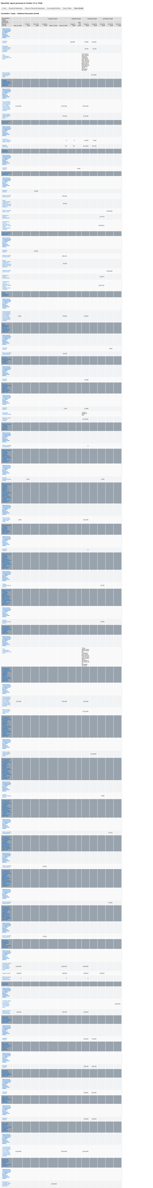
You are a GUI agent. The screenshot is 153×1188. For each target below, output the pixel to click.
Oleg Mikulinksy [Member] (5, 294)
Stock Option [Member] (6, 122)
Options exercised (5, 146)
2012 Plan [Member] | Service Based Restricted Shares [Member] (6, 1046)
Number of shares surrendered (5, 217)
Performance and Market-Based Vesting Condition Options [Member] (6, 630)
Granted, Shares (4, 42)
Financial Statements (15, 8)
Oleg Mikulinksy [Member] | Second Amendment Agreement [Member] (6, 328)
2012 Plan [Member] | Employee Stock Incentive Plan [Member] (6, 1162)
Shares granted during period (6, 353)
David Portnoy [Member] (6, 173)
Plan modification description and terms (6, 56)
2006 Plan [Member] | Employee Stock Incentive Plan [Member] (6, 944)
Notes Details (78, 8)
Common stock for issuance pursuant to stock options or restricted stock (6, 966)
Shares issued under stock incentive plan (6, 978)
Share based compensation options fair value (6, 74)
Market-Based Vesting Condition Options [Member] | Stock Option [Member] (6, 529)
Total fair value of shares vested (6, 419)
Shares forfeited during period (6, 479)
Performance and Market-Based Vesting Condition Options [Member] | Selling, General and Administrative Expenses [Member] (6, 674)
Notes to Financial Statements (34, 8)
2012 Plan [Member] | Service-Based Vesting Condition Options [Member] (6, 1127)
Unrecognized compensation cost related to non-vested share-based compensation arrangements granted (6, 106)
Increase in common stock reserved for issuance (6, 1183)
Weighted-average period (6, 413)
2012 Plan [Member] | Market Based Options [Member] (6, 1099)
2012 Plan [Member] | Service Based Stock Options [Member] (6, 1019)
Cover (4, 8)
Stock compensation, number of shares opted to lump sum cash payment (6, 203)
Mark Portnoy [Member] (6, 233)
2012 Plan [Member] (5, 984)
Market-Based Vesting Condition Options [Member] (6, 427)
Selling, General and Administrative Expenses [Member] (6, 83)
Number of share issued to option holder (6, 140)
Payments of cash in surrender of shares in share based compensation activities (6, 225)
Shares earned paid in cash (6, 211)
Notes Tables (67, 8)
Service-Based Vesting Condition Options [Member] (6, 360)
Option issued (6, 973)
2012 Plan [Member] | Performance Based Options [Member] (6, 1073)
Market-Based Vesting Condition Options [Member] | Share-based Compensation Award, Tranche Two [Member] (6, 456)
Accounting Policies (53, 8)
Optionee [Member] (5, 151)
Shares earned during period (6, 196)
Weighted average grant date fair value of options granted (6, 49)
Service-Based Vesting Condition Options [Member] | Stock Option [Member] (6, 388)
